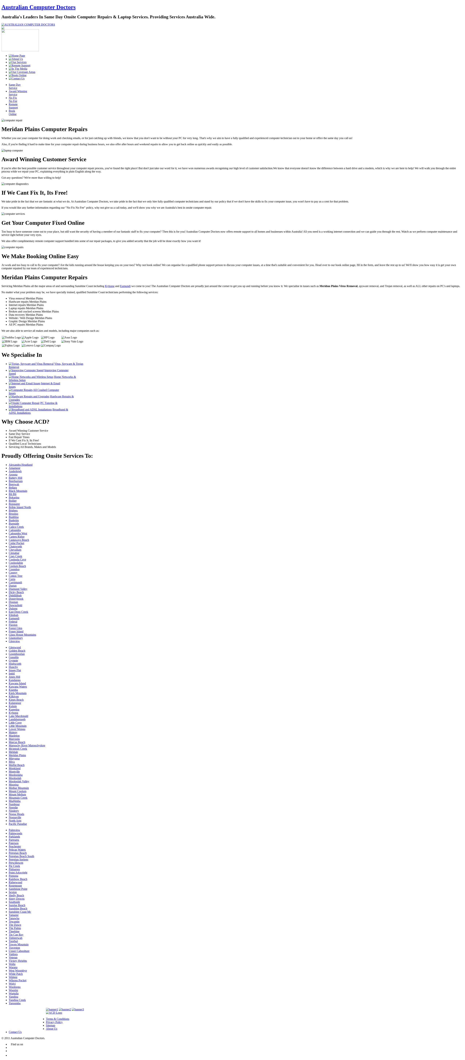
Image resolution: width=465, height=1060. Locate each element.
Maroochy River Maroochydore (27, 745)
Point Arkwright (18, 872)
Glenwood (15, 647)
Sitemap (50, 1025)
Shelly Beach (16, 895)
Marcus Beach (17, 742)
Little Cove (15, 722)
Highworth (15, 663)
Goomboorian (17, 653)
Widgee (13, 977)
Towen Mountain (19, 944)
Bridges (13, 510)
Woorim (13, 990)
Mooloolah (15, 778)
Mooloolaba (16, 774)
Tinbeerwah (15, 937)
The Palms (15, 928)
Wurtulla (14, 993)
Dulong (13, 608)
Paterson (14, 843)
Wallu (12, 964)
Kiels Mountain (18, 693)
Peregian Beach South (21, 856)
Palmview (14, 830)
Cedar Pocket (16, 543)
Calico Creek (16, 526)
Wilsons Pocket (17, 980)
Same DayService (15, 86)
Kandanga (15, 680)
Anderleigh (15, 471)
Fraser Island (16, 631)
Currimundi (15, 582)
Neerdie (13, 807)
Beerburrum (16, 481)
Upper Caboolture (19, 951)
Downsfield (15, 605)
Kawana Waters (18, 686)
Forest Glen (15, 628)
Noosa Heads (16, 814)
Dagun (13, 585)
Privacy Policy (54, 1022)
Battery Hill (15, 477)
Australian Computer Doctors (38, 7)
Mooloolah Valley (19, 781)
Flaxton (13, 624)
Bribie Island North (20, 507)
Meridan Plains (17, 755)
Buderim (14, 520)
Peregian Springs (18, 859)
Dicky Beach (16, 592)
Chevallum (15, 549)
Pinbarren (14, 869)
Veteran (13, 957)
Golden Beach (17, 650)
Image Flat (15, 670)
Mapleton (14, 735)
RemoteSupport (13, 106)
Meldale (13, 752)
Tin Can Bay (16, 934)
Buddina (14, 517)
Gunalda (14, 657)
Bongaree (14, 503)
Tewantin (14, 921)
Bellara (13, 487)
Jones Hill (14, 676)
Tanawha (14, 918)
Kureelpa (14, 709)
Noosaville (15, 817)
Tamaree (14, 915)
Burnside (14, 523)
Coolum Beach (17, 566)
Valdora (13, 954)
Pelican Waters (17, 849)
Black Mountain (18, 490)
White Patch (16, 973)
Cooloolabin (16, 562)
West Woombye (18, 970)
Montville (14, 771)
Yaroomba (15, 1003)
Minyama (14, 758)
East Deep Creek (18, 611)
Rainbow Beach (18, 879)
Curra (12, 579)
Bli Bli (12, 494)
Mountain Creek (18, 797)
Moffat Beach (17, 765)
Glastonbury (16, 637)
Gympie (13, 660)
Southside (14, 901)
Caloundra (15, 530)
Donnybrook (16, 598)
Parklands (14, 836)
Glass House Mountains (22, 634)
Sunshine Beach (18, 908)
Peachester (15, 846)
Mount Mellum (17, 794)
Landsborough (17, 719)
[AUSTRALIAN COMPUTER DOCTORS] (28, 24)
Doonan (13, 602)
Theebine (14, 931)
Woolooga (15, 986)
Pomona (13, 875)
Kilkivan (14, 696)
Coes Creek (15, 556)
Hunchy (13, 667)
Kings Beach (16, 699)
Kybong (109, 286)
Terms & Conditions (57, 1018)
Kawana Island (17, 683)
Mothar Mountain (19, 787)
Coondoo (14, 569)
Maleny (13, 732)
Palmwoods (15, 833)
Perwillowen (16, 862)
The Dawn (15, 924)
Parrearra (14, 839)
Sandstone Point (18, 888)
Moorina (14, 784)
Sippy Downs (17, 898)
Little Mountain (18, 725)
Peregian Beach (18, 852)
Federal (13, 621)
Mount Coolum (17, 791)
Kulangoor (15, 702)
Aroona (13, 474)
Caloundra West (18, 533)
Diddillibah (15, 595)
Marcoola (14, 738)
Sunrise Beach (17, 905)
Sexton (13, 892)
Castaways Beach (19, 539)
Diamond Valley (18, 588)
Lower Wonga (17, 729)
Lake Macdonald (18, 716)
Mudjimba (15, 801)
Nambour (14, 804)
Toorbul (13, 941)
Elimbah (13, 615)
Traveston (14, 947)
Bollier (13, 500)
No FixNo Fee (13, 99)
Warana (13, 967)
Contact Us (15, 1031)
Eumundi (125, 286)
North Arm (15, 820)
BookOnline (13, 112)
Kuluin (13, 706)
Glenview (14, 641)
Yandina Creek (17, 1000)
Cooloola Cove (17, 559)
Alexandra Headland (21, 464)
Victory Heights (18, 960)
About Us (51, 1028)
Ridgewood (15, 882)
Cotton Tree (15, 575)
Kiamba (13, 689)
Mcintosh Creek (18, 748)
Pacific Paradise (18, 823)
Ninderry (14, 810)
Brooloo (13, 513)
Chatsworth (15, 546)
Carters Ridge (17, 536)
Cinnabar (14, 553)
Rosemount (15, 885)
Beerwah (14, 484)
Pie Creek (14, 866)
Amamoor (14, 468)
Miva (12, 761)
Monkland (15, 768)
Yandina (13, 996)
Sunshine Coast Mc (20, 911)
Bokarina (14, 497)
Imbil (12, 673)
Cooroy (13, 572)
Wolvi (12, 983)
